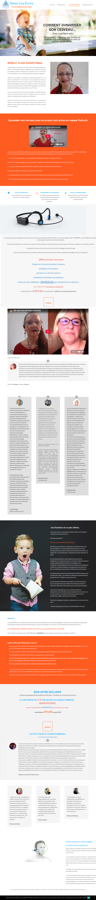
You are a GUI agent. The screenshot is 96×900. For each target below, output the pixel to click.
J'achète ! (48, 303)
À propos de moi (87, 4)
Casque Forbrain (74, 4)
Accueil (52, 4)
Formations (61, 4)
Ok (88, 897)
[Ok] (94, 897)
